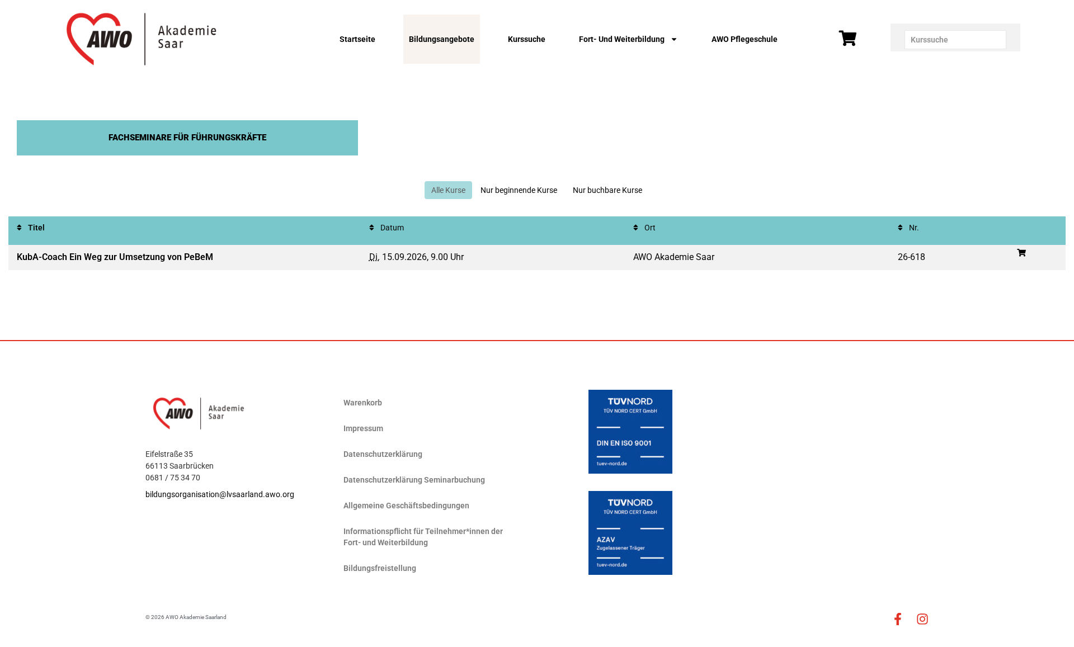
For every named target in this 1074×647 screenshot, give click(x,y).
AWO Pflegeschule (745, 39)
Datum (391, 227)
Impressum (363, 428)
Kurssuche (526, 39)
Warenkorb (362, 402)
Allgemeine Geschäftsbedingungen (406, 505)
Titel (35, 227)
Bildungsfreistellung (379, 568)
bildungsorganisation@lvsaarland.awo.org (219, 494)
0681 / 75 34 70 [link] (172, 477)
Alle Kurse (448, 190)
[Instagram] (922, 619)
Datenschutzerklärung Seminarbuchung (414, 479)
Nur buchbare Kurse (607, 190)
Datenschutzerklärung (382, 454)
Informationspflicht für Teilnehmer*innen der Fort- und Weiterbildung (423, 537)
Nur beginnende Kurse (519, 190)
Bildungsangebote (441, 39)
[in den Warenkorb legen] (1021, 252)
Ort (649, 227)
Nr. (913, 227)
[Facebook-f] (898, 619)
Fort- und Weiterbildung (622, 39)
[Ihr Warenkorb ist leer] (848, 38)
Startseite (357, 39)
